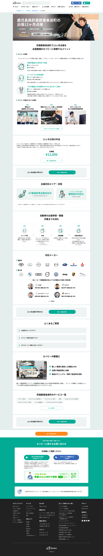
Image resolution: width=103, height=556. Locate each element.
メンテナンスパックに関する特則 (67, 511)
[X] (84, 521)
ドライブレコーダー (31, 508)
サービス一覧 (29, 506)
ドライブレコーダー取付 (50, 399)
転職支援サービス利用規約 (65, 534)
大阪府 (27, 533)
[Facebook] (86, 521)
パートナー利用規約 (63, 508)
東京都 (27, 522)
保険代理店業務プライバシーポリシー (68, 525)
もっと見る (51, 408)
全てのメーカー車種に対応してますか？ (31, 345)
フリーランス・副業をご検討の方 (47, 513)
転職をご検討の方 (43, 517)
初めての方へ (16, 506)
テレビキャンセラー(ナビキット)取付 (53, 402)
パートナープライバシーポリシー (66, 523)
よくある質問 (45, 7)
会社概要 (84, 515)
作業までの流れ (16, 513)
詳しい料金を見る (51, 161)
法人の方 (71, 6)
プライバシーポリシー (64, 521)
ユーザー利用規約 (63, 506)
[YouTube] (89, 521)
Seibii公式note (42, 535)
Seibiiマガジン (42, 532)
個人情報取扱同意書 (63, 527)
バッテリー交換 (21, 399)
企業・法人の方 (43, 506)
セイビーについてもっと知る (51, 129)
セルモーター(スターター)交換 (24, 402)
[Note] (82, 521)
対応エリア (15, 515)
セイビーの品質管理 (17, 522)
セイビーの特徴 (16, 508)
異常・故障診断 (30, 513)
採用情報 (84, 517)
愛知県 (27, 531)
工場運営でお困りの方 (44, 526)
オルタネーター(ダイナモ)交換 (71, 399)
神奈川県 (28, 528)
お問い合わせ (61, 7)
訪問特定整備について (64, 539)
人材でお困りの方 (43, 524)
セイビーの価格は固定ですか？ (28, 338)
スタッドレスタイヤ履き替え (35, 399)
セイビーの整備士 (17, 520)
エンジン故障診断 (38, 402)
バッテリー (28, 511)
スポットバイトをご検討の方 (46, 515)
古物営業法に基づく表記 (64, 532)
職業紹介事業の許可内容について (67, 537)
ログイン (87, 3)
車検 (60, 399)
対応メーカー (16, 517)
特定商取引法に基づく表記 (65, 530)
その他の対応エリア (31, 535)
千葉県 (27, 524)
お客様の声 (15, 511)
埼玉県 (27, 526)
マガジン (53, 7)
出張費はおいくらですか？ (27, 330)
